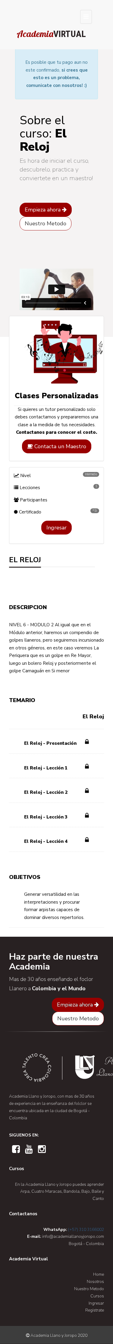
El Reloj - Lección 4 (45, 841)
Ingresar (56, 527)
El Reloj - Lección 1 (45, 768)
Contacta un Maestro (59, 446)
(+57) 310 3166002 (86, 1229)
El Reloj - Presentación (50, 743)
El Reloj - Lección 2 (45, 792)
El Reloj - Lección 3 (45, 817)
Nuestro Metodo (45, 223)
